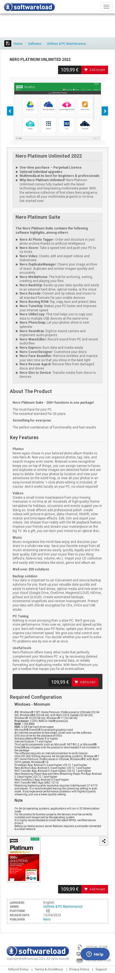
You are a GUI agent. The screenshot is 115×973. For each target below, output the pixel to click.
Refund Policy (18, 969)
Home (17, 44)
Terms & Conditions (49, 969)
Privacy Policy (79, 969)
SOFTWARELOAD (29, 8)
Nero (46, 919)
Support (101, 969)
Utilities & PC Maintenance (66, 44)
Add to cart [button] (97, 70)
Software (34, 44)
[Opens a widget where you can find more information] (95, 954)
